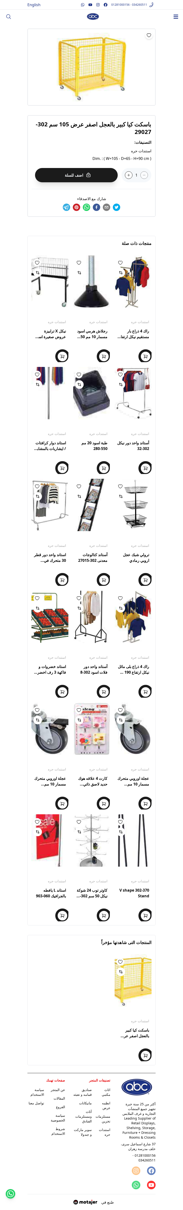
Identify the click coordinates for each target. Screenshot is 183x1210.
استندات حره (140, 322)
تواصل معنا (36, 1103)
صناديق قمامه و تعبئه (82, 1092)
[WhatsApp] (135, 1185)
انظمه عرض (106, 1105)
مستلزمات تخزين (103, 1118)
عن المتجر (58, 1089)
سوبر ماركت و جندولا (83, 1132)
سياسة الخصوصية (58, 1117)
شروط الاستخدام (58, 1131)
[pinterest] (76, 207)
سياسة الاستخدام (37, 1092)
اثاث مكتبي (106, 1092)
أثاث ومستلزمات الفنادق (83, 1116)
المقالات (59, 1098)
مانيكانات (85, 1103)
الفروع (60, 1107)
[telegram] (66, 207)
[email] (106, 207)
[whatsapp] (86, 207)
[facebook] (96, 207)
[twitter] (116, 207)
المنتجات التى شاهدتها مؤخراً (126, 942)
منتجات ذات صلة (137, 243)
